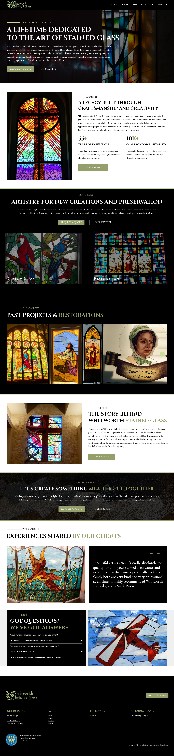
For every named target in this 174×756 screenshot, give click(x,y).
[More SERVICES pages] (129, 5)
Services (51, 721)
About (50, 718)
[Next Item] (162, 354)
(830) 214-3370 (13, 716)
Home (50, 716)
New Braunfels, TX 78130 (15, 723)
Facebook (93, 716)
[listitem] (43, 258)
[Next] (158, 553)
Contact (51, 723)
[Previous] (151, 553)
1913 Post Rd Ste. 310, (13, 721)
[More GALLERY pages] (154, 5)
